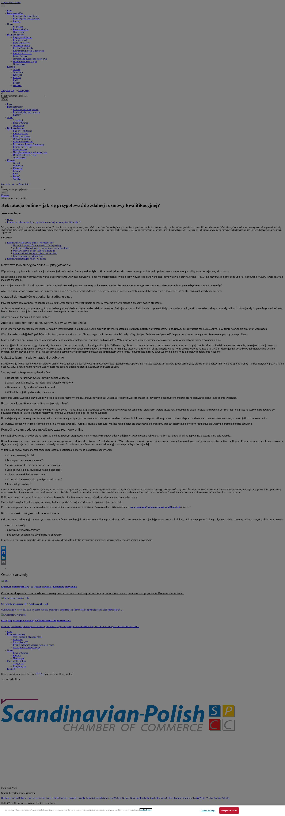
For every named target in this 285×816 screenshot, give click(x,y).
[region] (142, 810)
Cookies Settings (208, 810)
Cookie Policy (146, 810)
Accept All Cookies (229, 810)
